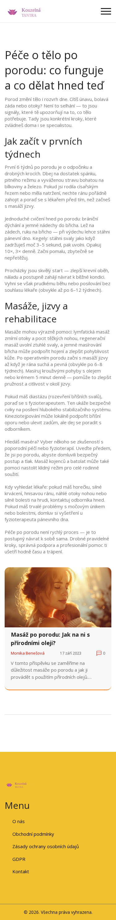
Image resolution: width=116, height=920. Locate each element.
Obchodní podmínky (33, 834)
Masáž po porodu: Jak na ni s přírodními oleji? (50, 639)
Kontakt (20, 871)
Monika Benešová (28, 653)
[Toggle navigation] (106, 11)
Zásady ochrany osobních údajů (45, 846)
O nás (18, 821)
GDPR (18, 859)
